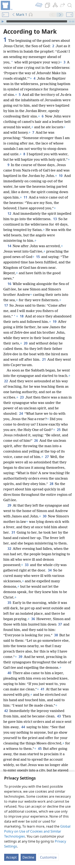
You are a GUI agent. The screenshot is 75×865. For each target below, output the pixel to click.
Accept (11, 857)
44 (23, 727)
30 (45, 516)
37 (60, 624)
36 (33, 619)
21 (44, 359)
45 (40, 748)
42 (6, 710)
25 (59, 429)
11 (26, 197)
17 (6, 305)
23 (22, 397)
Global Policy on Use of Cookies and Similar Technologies (37, 831)
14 (10, 246)
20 (26, 343)
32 (10, 548)
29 (10, 505)
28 (52, 483)
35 (10, 602)
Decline (28, 857)
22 (6, 381)
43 (59, 716)
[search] (69, 5)
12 (10, 213)
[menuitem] (6, 5)
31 (13, 532)
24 (21, 413)
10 (61, 175)
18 (22, 316)
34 (50, 570)
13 (55, 219)
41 (43, 689)
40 (10, 673)
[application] (37, 21)
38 (56, 635)
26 (36, 440)
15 (38, 256)
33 (27, 565)
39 (21, 656)
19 (55, 321)
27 (47, 456)
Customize (48, 857)
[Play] (2, 21)
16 (10, 283)
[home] (6, 5)
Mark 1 (21, 14)
